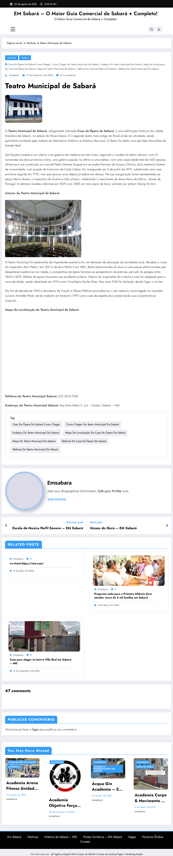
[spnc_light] (159, 29)
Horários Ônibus (152, 837)
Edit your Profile (109, 491)
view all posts (56, 499)
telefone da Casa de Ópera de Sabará (96, 68)
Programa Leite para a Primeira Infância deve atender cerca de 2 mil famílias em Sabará (123, 596)
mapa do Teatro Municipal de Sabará (56, 68)
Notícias (11, 57)
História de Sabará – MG (60, 837)
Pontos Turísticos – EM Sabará (102, 837)
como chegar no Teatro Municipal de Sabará (75, 64)
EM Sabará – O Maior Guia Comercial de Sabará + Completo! (86, 13)
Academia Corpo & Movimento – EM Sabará (151, 797)
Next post (96, 522)
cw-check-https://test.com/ (27, 563)
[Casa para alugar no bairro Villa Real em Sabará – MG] (44, 636)
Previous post (75, 522)
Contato (85, 841)
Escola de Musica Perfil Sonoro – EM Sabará (47, 528)
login (35, 729)
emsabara (14, 75)
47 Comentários (68, 75)
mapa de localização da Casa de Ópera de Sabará (95, 433)
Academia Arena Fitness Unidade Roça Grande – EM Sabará (22, 785)
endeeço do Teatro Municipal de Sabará (121, 64)
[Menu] (12, 29)
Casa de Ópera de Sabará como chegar (29, 64)
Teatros (25, 57)
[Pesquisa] (151, 29)
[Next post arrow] (167, 525)
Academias (14, 766)
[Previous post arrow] (6, 525)
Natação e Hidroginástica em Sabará (104, 768)
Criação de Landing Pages (110, 854)
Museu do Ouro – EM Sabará (113, 528)
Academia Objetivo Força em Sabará (63, 802)
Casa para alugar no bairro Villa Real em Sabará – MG (40, 661)
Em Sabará (14, 837)
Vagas (132, 837)
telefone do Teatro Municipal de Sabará (138, 68)
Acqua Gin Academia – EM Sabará (107, 786)
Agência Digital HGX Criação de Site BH (75, 854)
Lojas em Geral (145, 766)
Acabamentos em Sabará (22, 762)
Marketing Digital (134, 854)
